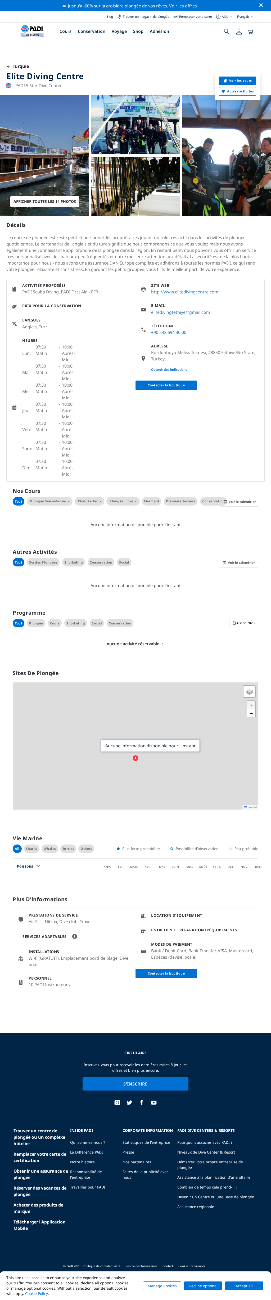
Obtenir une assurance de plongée (40, 1174)
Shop (138, 31)
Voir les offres (183, 6)
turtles (68, 848)
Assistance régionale (195, 1206)
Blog (109, 16)
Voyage (119, 31)
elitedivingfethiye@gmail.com (180, 312)
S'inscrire (135, 1084)
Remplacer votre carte (195, 16)
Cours (65, 31)
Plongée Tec (88, 501)
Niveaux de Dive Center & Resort (206, 1152)
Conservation (91, 31)
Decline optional (203, 1285)
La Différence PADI (86, 1152)
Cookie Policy (36, 1293)
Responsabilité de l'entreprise (86, 1174)
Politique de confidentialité (101, 1266)
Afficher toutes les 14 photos (44, 201)
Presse (128, 1152)
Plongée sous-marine (48, 501)
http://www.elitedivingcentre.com (184, 292)
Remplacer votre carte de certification (39, 1157)
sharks (31, 848)
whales (50, 848)
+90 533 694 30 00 (168, 332)
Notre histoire (82, 1161)
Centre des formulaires (141, 1266)
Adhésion (159, 31)
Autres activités (240, 91)
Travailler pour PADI (87, 1187)
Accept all (244, 1285)
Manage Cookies (162, 1285)
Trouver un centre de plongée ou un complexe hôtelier (39, 1137)
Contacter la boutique (166, 385)
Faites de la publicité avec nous (145, 1174)
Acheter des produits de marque (38, 1208)
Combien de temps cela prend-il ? (207, 1187)
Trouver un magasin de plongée (146, 16)
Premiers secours (180, 501)
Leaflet (252, 807)
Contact (167, 1266)
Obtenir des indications (169, 369)
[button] (135, 758)
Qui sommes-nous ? (87, 1142)
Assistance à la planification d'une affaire (213, 1177)
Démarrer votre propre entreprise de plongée (210, 1164)
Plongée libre (121, 501)
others (86, 848)
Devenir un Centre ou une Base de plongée (215, 1196)
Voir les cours (240, 80)
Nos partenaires (137, 1161)
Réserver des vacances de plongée (39, 1191)
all (17, 848)
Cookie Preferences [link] (191, 1266)
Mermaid (151, 501)
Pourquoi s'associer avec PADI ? (204, 1142)
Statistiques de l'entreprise (146, 1142)
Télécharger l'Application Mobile (39, 1225)
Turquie (20, 66)
